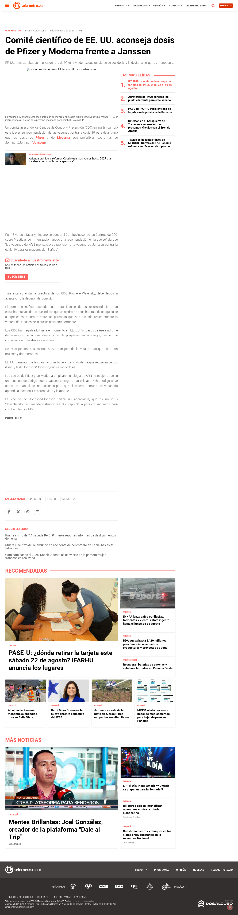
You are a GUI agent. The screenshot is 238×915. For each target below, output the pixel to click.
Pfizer (40, 137)
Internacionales (35, 30)
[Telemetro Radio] (165, 889)
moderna (68, 498)
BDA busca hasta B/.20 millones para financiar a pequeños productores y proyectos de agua (145, 644)
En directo (226, 5)
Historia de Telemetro (49, 897)
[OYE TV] (88, 889)
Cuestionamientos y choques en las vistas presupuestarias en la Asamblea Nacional (147, 834)
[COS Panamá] (103, 889)
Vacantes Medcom (75, 897)
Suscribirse (16, 276)
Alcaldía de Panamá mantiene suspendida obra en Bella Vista (22, 713)
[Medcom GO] (57, 889)
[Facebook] (8, 512)
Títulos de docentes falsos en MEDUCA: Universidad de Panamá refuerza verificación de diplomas (149, 143)
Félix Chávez (128, 843)
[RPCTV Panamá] (73, 889)
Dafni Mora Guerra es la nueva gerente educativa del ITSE (67, 713)
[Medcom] (180, 889)
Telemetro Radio (196, 5)
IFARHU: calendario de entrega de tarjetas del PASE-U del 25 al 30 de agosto (150, 85)
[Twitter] (18, 512)
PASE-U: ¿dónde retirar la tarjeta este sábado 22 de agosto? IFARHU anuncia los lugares (60, 660)
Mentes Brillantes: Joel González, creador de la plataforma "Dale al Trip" (56, 829)
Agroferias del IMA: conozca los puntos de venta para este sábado (149, 98)
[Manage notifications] (230, 907)
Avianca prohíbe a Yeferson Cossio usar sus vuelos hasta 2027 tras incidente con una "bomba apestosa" (70, 160)
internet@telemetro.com (22, 907)
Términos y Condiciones (19, 897)
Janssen (39, 142)
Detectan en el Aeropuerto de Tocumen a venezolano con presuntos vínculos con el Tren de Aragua (149, 126)
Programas (140, 5)
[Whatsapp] (28, 512)
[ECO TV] (119, 889)
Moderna (63, 137)
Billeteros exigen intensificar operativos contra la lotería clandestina (142, 809)
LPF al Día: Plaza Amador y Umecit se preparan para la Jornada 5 (146, 787)
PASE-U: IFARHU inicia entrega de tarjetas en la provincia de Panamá (150, 110)
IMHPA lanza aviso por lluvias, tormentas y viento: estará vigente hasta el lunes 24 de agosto (146, 620)
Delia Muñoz (15, 844)
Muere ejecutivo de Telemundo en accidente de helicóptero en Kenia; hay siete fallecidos (59, 546)
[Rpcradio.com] (134, 889)
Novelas (174, 5)
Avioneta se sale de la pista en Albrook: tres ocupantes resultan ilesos (111, 713)
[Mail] (37, 512)
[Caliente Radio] (149, 889)
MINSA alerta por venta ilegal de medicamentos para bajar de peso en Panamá (153, 715)
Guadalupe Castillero (132, 817)
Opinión (158, 5)
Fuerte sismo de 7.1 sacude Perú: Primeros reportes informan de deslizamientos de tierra (60, 537)
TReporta (121, 5)
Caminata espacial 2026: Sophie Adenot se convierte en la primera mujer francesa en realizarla (55, 556)
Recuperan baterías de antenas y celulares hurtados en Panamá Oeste (147, 666)
